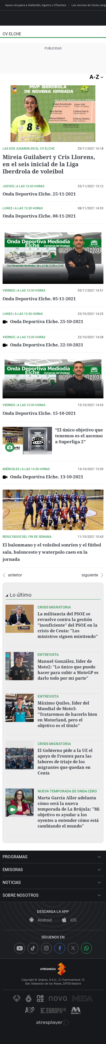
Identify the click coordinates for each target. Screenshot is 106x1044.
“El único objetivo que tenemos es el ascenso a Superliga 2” (79, 436)
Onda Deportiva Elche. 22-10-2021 (46, 345)
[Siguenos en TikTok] (33, 948)
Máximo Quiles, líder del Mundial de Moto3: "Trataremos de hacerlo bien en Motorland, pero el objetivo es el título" (67, 714)
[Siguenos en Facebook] (59, 948)
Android (44, 920)
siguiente (90, 575)
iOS (73, 920)
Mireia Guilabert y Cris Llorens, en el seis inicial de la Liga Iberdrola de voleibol (49, 164)
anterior (15, 575)
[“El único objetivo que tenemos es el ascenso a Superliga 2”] (27, 440)
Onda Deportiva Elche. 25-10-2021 (46, 321)
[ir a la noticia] (19, 619)
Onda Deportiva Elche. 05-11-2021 (39, 299)
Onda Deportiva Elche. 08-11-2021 (39, 216)
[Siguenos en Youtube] (19, 948)
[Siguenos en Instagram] (46, 948)
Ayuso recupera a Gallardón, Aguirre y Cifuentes (35, 5)
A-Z (95, 77)
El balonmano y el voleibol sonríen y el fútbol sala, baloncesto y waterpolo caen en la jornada (52, 552)
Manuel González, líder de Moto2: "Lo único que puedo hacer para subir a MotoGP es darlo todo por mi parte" (68, 669)
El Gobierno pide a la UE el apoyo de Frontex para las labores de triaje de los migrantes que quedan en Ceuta (65, 762)
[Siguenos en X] (73, 948)
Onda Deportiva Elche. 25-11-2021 (39, 194)
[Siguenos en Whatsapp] (86, 948)
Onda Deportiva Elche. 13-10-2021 (46, 477)
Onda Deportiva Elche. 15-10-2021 (39, 413)
